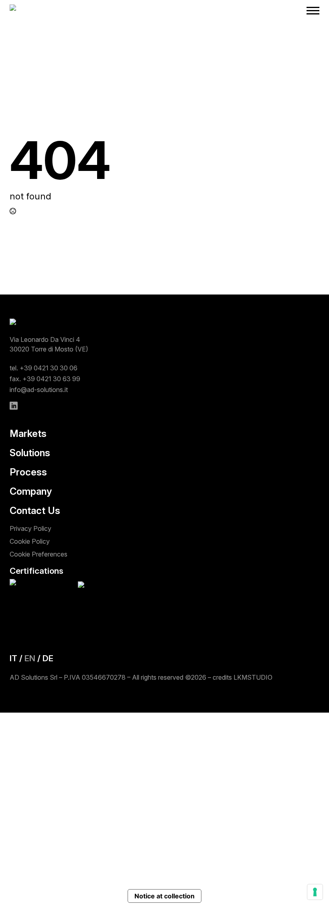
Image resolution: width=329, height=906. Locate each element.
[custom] (14, 406)
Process (28, 472)
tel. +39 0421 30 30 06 (43, 368)
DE (48, 658)
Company (31, 491)
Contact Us (35, 511)
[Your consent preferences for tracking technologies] (315, 892)
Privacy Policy (30, 528)
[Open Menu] (313, 10)
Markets (28, 434)
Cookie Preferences (38, 554)
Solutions (30, 453)
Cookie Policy (30, 541)
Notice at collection (164, 896)
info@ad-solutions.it (39, 389)
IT (13, 658)
